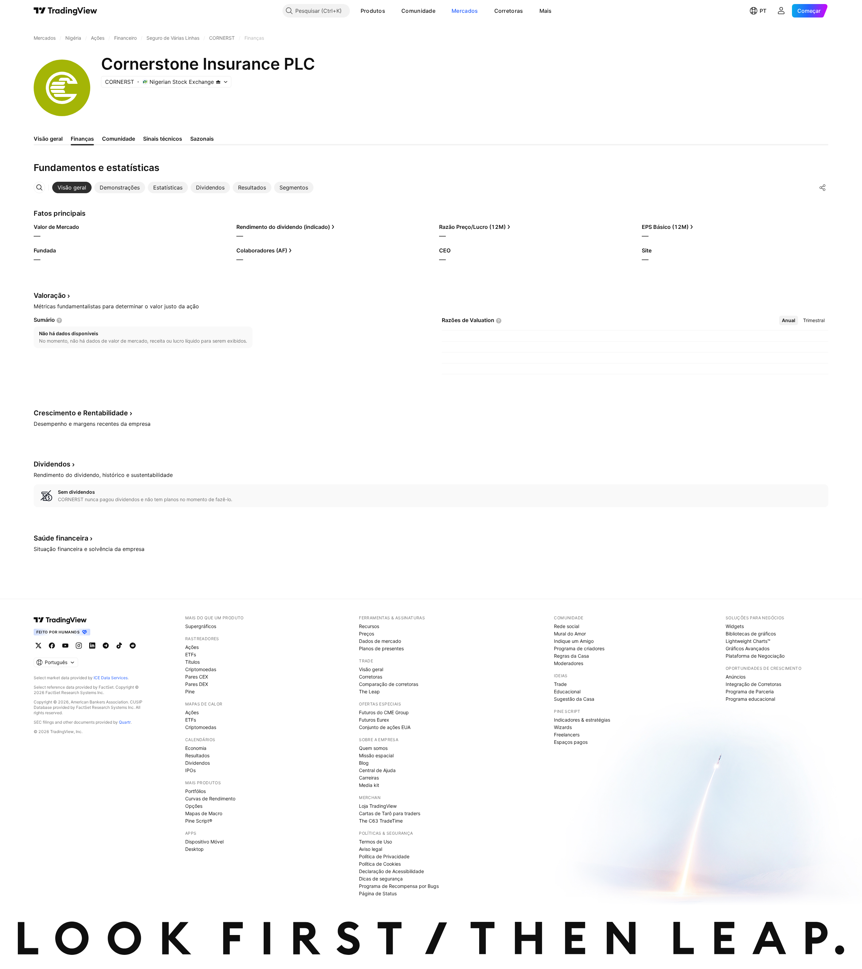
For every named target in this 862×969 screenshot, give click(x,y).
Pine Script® (198, 821)
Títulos (192, 662)
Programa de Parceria (750, 691)
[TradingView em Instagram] (79, 645)
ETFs (190, 654)
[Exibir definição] (59, 320)
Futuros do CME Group (384, 712)
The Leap (369, 691)
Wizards (563, 727)
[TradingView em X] (38, 645)
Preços (366, 633)
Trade (560, 684)
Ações (192, 647)
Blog (364, 763)
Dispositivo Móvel (204, 841)
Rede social (566, 626)
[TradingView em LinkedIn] (92, 645)
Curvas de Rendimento (210, 798)
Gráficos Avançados (747, 648)
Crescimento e (81, 413)
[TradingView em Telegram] (105, 645)
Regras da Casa (571, 656)
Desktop (194, 849)
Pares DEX (196, 684)
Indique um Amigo (574, 641)
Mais (545, 10)
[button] (390, 11)
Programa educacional (750, 699)
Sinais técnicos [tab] (162, 138)
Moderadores (568, 663)
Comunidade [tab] (118, 138)
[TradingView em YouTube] (65, 645)
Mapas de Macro (203, 813)
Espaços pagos (571, 742)
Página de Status (378, 893)
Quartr (125, 722)
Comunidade (418, 10)
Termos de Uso (375, 841)
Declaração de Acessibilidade (391, 871)
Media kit (369, 785)
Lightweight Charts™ (748, 641)
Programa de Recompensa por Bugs (399, 886)
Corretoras (508, 10)
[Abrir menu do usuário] (781, 11)
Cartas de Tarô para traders (389, 813)
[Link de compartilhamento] (822, 187)
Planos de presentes (381, 648)
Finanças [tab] (82, 138)
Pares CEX (196, 677)
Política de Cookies (380, 864)
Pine (190, 691)
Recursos (369, 626)
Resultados (197, 755)
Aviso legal (370, 849)
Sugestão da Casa (574, 699)
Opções (193, 806)
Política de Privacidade (384, 856)
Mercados (465, 10)
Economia (195, 748)
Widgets (735, 626)
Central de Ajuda (377, 770)
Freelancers (566, 734)
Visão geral (371, 669)
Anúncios (735, 677)
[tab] (72, 187)
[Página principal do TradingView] (65, 10)
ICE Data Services (111, 677)
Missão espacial (376, 755)
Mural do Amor (570, 633)
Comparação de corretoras (388, 684)
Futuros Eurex (374, 720)
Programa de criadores (579, 648)
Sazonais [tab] (202, 138)
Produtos (373, 10)
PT (763, 10)
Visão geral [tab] (48, 138)
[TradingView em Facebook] (52, 645)
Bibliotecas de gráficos (751, 633)
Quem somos (373, 748)
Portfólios (195, 791)
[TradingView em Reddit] (132, 645)
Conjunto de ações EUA (384, 727)
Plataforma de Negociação (755, 656)
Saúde (61, 538)
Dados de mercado (380, 641)
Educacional (567, 691)
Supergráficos (200, 626)
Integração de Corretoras (753, 684)
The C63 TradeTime (381, 821)
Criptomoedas (200, 669)
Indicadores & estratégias (582, 720)
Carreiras (369, 778)
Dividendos (197, 763)
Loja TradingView (378, 806)
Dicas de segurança (381, 878)
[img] (218, 82)
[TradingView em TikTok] (119, 645)
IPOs (190, 770)
